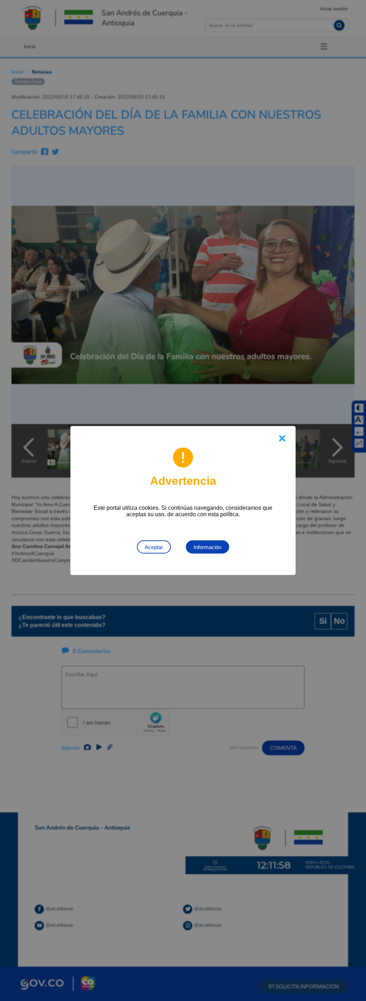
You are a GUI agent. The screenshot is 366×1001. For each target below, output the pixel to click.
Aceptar (154, 547)
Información (207, 547)
